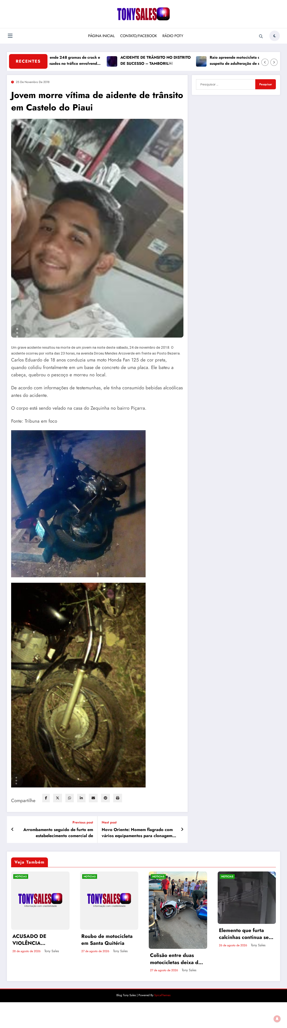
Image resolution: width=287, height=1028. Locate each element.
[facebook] (46, 798)
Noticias (21, 876)
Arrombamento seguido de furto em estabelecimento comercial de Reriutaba (58, 833)
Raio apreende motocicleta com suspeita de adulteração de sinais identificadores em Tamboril (204, 61)
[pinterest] (105, 798)
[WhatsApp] (69, 798)
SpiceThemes (162, 995)
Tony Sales (51, 951)
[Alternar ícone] (10, 36)
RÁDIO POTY (172, 36)
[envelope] (93, 798)
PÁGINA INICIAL (101, 36)
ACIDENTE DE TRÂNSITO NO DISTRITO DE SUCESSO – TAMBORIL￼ (121, 60)
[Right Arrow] (274, 62)
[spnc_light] (274, 36)
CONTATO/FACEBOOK (138, 36)
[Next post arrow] (182, 829)
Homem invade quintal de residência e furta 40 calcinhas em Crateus (245, 957)
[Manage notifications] (277, 1018)
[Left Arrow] (265, 62)
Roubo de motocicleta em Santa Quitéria (38, 940)
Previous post (82, 822)
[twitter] (57, 798)
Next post (109, 822)
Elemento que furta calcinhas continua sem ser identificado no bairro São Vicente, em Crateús (177, 934)
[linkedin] (81, 798)
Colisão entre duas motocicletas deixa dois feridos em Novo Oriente (108, 959)
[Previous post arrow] (12, 829)
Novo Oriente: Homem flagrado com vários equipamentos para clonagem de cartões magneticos (137, 833)
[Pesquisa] (261, 36)
